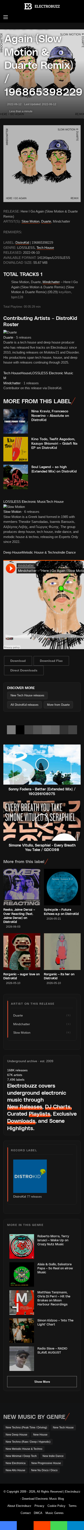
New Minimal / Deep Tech (21, 1456)
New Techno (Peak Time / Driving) (26, 1427)
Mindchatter (51, 282)
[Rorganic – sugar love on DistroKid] (21, 951)
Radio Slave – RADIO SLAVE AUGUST (52, 1350)
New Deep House (16, 1434)
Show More (42, 1381)
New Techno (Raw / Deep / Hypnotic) (28, 1441)
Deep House (12, 552)
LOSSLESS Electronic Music (51, 373)
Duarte (46, 221)
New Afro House (15, 1470)
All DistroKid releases (25, 704)
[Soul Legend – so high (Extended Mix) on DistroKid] (15, 477)
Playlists (39, 1113)
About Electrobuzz (19, 1506)
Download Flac (51, 661)
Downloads (21, 1120)
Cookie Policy (56, 1506)
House (25, 373)
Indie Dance (67, 552)
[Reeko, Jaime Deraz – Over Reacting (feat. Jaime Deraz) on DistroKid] (21, 887)
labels (15, 1079)
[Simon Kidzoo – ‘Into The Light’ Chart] (21, 1330)
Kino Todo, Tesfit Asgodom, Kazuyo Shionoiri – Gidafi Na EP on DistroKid (54, 443)
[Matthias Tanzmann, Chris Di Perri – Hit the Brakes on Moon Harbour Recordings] (21, 1302)
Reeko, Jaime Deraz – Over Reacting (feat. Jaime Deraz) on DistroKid (19, 916)
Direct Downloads (23, 670)
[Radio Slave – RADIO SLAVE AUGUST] (21, 1358)
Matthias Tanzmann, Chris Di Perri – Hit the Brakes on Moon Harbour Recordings (53, 1298)
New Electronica (16, 1463)
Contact (26, 1513)
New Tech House (63, 1427)
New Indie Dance (53, 1456)
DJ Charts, (58, 1106)
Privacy (39, 1506)
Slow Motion (30, 221)
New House (40, 1434)
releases (17, 1070)
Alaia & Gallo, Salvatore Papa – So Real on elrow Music (55, 1268)
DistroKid (22, 242)
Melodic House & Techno (40, 552)
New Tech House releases (27, 695)
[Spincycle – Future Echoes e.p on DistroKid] (62, 887)
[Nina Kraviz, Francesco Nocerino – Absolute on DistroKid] (15, 421)
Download (18, 661)
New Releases (24, 1106)
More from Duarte (58, 704)
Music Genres (54, 1513)
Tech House (45, 248)
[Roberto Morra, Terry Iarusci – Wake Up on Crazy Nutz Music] (21, 1246)
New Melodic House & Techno (24, 1448)
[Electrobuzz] (42, 6)
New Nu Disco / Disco (44, 1470)
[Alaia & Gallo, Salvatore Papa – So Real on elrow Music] (21, 1274)
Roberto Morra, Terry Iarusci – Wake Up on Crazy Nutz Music (53, 1240)
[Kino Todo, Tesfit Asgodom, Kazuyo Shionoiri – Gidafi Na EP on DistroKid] (15, 449)
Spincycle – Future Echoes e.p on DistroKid (61, 911)
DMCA (38, 1513)
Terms (73, 1506)
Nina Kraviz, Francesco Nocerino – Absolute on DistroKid (50, 415)
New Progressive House (46, 1463)
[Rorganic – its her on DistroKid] (62, 951)
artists (14, 1075)
